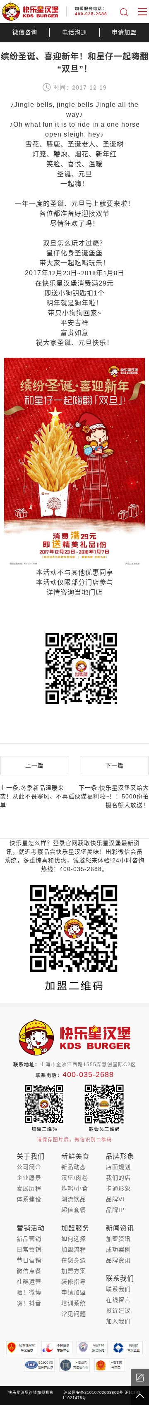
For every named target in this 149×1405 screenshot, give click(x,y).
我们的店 (118, 1177)
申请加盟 (124, 32)
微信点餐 (29, 1271)
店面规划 (118, 1167)
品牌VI (115, 1199)
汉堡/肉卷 (74, 1177)
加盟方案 (73, 1271)
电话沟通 (74, 32)
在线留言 (118, 1299)
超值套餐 (73, 1210)
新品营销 (29, 1238)
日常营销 (29, 1249)
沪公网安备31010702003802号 (93, 1393)
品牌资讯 (118, 1260)
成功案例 (118, 1249)
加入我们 (118, 1321)
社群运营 (29, 1281)
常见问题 (73, 1314)
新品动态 (73, 1167)
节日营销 (29, 1260)
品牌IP (115, 1210)
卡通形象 (118, 1188)
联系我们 (118, 1289)
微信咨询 (24, 32)
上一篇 (34, 765)
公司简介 (29, 1167)
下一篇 (114, 765)
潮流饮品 (73, 1199)
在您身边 (73, 1260)
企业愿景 (29, 1177)
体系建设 (29, 1199)
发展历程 (29, 1188)
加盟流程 (73, 1249)
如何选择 (73, 1238)
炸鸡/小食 (74, 1188)
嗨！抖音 (29, 1303)
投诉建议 (118, 1310)
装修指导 (73, 1281)
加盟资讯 (118, 1238)
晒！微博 (29, 1292)
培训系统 (73, 1303)
